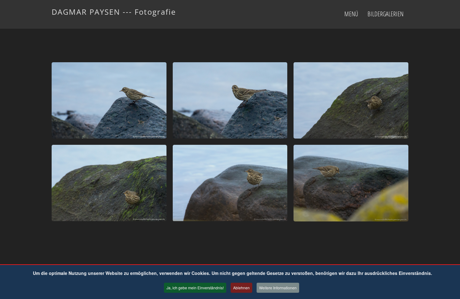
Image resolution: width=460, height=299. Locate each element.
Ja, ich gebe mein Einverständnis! (195, 287)
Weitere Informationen (278, 287)
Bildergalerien (385, 14)
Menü (351, 14)
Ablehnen (241, 287)
